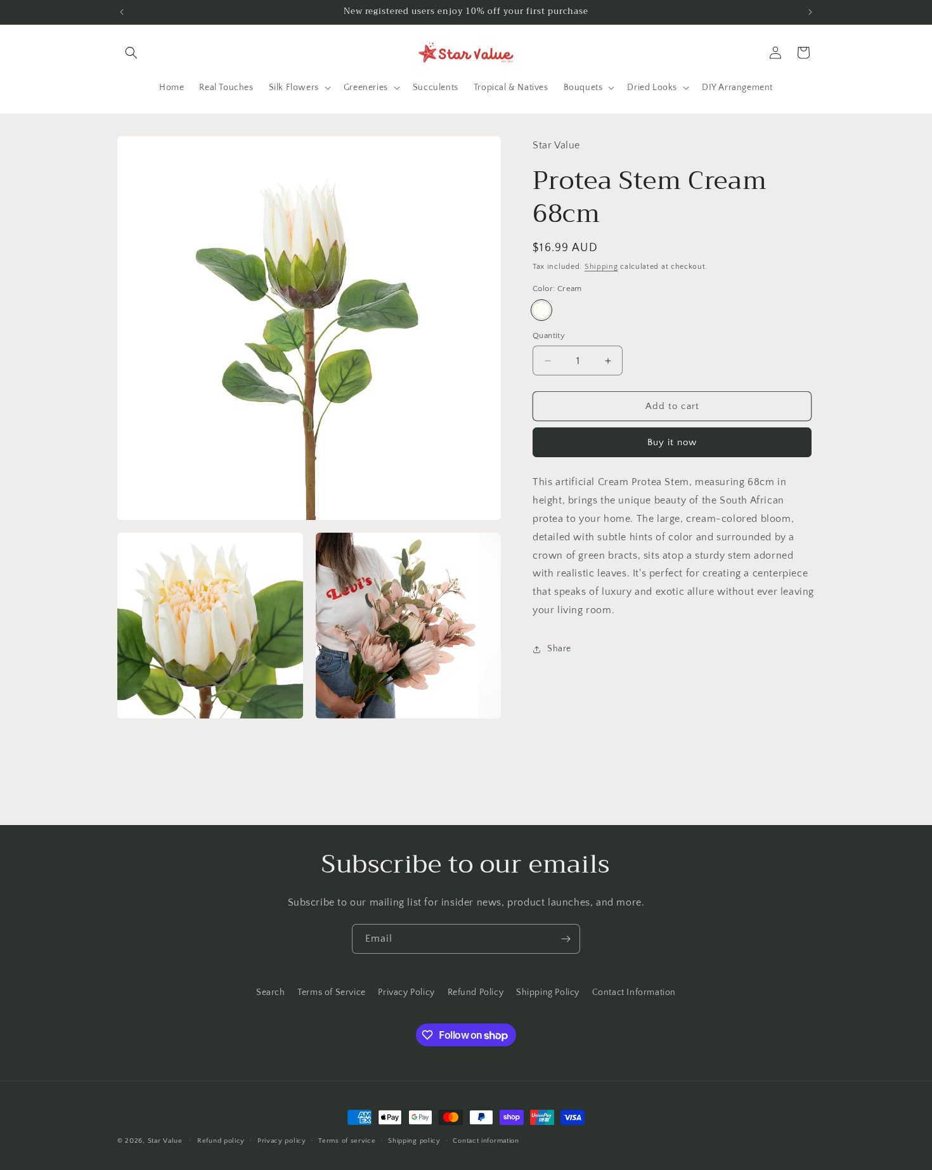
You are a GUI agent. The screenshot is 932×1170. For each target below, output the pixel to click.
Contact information (486, 1141)
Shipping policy (414, 1141)
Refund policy (221, 1141)
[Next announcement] (810, 12)
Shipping (601, 267)
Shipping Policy (547, 992)
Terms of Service (331, 992)
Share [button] (559, 649)
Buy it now (672, 442)
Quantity (549, 335)
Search (270, 992)
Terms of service (346, 1141)
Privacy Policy (406, 992)
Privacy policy (281, 1141)
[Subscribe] (565, 939)
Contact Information (634, 992)
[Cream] (541, 310)
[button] (131, 53)
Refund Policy (476, 992)
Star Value (165, 1141)
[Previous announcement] (122, 12)
